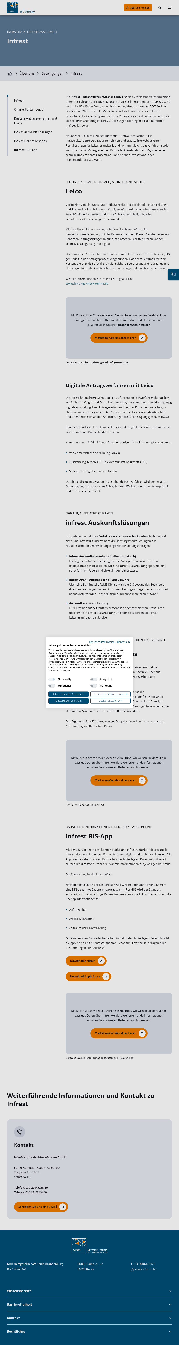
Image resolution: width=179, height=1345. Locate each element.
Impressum (124, 642)
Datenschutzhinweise (101, 642)
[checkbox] (51, 679)
